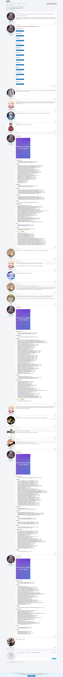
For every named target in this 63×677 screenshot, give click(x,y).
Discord (15, 3)
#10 (55, 271)
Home (8, 3)
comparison (21, 17)
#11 (55, 283)
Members (24, 3)
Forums (11, 3)
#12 (55, 294)
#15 (55, 416)
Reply (55, 98)
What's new (19, 3)
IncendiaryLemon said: (19, 284)
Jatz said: (17, 429)
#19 (55, 555)
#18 (55, 450)
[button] (21, 4)
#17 (55, 439)
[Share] (54, 12)
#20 (55, 638)
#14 (55, 405)
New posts (7, 5)
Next (12, 10)
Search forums (11, 5)
